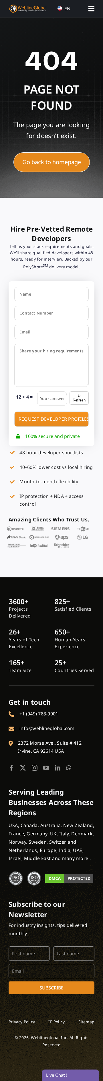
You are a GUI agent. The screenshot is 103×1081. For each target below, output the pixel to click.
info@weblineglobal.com (46, 728)
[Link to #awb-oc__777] (91, 8)
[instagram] (34, 768)
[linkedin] (57, 768)
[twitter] (23, 768)
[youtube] (46, 768)
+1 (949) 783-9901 (38, 714)
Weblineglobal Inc (49, 1037)
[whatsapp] (68, 768)
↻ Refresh (79, 398)
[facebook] (11, 768)
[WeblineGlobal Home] (27, 7)
